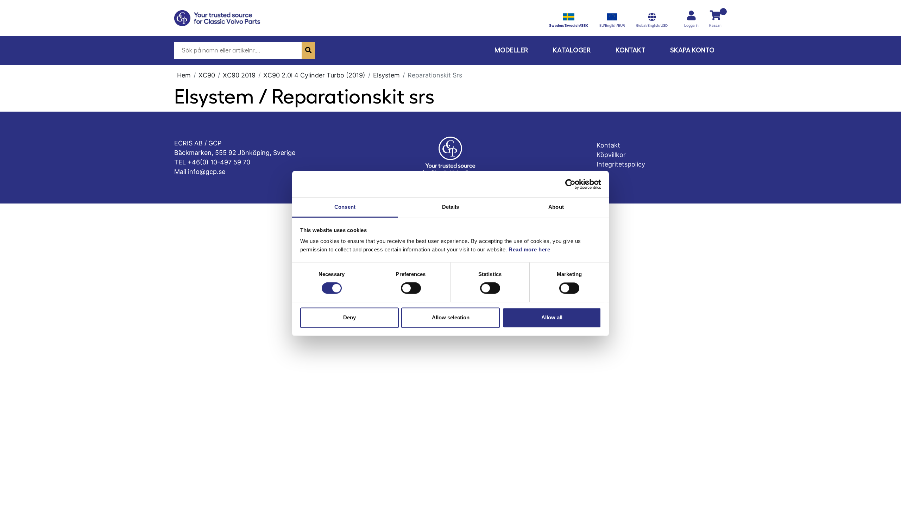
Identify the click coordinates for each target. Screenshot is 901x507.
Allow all (551, 317)
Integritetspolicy (621, 164)
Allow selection (451, 317)
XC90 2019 (239, 75)
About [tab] (556, 207)
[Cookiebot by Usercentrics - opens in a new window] (570, 184)
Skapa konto (692, 50)
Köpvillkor (611, 154)
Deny (349, 317)
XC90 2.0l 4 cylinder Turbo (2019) (314, 75)
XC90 (207, 75)
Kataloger (572, 50)
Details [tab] (450, 207)
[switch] (411, 288)
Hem (184, 75)
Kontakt (630, 50)
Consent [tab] (344, 207)
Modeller (511, 50)
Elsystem (386, 75)
